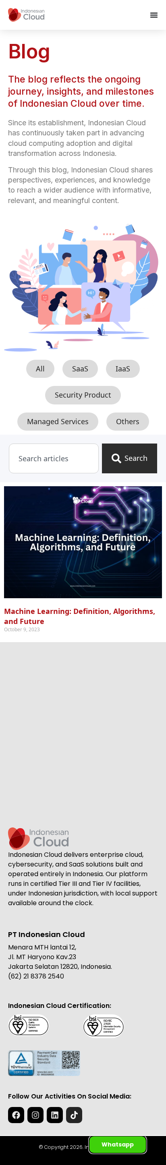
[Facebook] (16, 1115)
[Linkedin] (55, 1115)
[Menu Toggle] (154, 15)
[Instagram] (35, 1115)
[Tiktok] (74, 1115)
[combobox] (54, 458)
